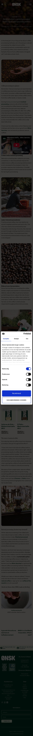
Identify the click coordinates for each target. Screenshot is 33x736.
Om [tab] (27, 338)
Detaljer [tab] (16, 338)
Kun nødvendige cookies (16, 400)
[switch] (28, 374)
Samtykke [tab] (6, 338)
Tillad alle (16, 393)
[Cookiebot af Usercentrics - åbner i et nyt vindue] (23, 334)
